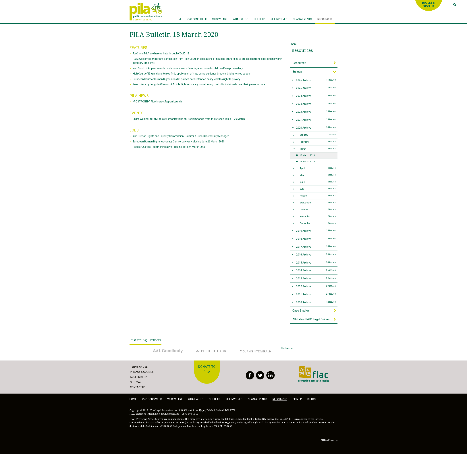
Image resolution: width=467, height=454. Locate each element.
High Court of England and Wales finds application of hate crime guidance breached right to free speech (192, 73)
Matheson (287, 348)
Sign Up (297, 399)
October (318, 209)
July (318, 188)
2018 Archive (316, 238)
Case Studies (301, 310)
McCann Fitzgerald (248, 348)
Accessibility (139, 376)
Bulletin (297, 71)
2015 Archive (316, 262)
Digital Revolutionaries (329, 440)
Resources (302, 50)
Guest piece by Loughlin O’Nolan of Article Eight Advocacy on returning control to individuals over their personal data (199, 84)
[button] (219, 19)
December (318, 223)
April (318, 168)
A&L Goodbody (158, 348)
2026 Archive (316, 80)
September (318, 202)
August (318, 195)
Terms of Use (139, 366)
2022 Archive (316, 111)
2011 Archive (316, 294)
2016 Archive (316, 254)
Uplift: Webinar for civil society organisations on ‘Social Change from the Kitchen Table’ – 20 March (189, 118)
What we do (195, 399)
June (318, 182)
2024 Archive (316, 95)
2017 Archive (316, 246)
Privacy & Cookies (142, 371)
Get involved (234, 399)
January (318, 134)
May (318, 175)
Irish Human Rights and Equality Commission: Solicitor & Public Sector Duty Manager (181, 136)
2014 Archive (316, 270)
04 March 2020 (307, 161)
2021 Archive (316, 119)
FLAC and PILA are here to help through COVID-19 (161, 53)
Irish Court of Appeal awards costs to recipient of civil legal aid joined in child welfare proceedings (188, 68)
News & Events (257, 399)
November (318, 216)
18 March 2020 (307, 155)
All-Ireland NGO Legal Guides (311, 319)
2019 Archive (316, 230)
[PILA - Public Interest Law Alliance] (146, 12)
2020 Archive (316, 127)
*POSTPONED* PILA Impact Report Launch (157, 101)
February (318, 141)
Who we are (175, 399)
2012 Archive (316, 286)
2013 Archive (316, 278)
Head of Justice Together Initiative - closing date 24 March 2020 (169, 146)
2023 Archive (316, 103)
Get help (214, 399)
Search (312, 399)
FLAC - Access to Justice (312, 368)
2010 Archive (316, 302)
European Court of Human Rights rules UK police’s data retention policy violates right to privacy (186, 79)
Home (133, 399)
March (318, 148)
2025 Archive (316, 87)
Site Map (136, 382)
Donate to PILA (206, 369)
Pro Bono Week (152, 399)
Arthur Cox (199, 348)
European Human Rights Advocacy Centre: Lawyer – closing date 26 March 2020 (179, 141)
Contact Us (138, 387)
